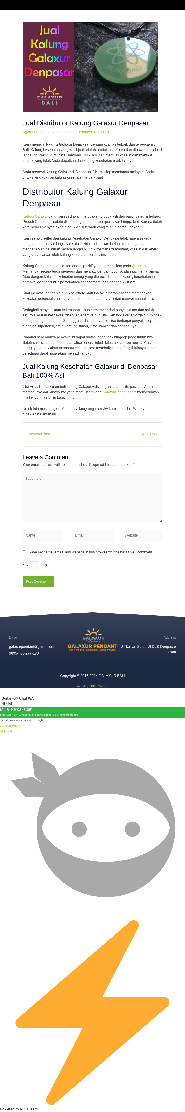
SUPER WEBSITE (100, 686)
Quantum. (140, 266)
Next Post (152, 434)
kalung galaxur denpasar (54, 132)
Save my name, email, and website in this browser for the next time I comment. (91, 552)
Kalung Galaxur (35, 216)
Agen (27, 132)
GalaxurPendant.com (119, 392)
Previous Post (36, 434)
